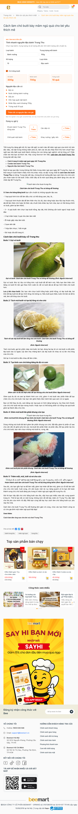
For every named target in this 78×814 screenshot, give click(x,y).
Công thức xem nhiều (39, 588)
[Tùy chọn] (71, 578)
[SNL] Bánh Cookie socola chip (62, 573)
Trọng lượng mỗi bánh (48, 50)
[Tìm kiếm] (40, 7)
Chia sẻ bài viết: (8, 529)
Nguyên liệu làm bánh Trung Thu (21, 166)
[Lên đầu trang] (74, 812)
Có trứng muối (14, 71)
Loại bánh (10, 50)
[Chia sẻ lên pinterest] (22, 529)
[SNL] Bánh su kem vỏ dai (38, 572)
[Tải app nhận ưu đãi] (33, 661)
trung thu (35, 533)
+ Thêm (33, 128)
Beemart (40, 155)
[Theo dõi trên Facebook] (24, 763)
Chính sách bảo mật (47, 752)
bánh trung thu (10, 533)
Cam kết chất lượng (47, 748)
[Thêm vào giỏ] (23, 578)
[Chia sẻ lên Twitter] (19, 529)
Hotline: (15, 728)
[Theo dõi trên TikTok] (12, 763)
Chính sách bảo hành (48, 740)
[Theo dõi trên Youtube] (5, 763)
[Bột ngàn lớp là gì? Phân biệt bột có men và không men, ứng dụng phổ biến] (50, 599)
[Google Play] (29, 786)
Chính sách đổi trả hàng (49, 736)
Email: (18, 733)
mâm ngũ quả (23, 533)
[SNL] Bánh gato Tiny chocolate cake (12, 573)
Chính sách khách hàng (48, 728)
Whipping (40, 11)
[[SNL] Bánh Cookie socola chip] (62, 558)
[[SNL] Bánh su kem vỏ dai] (39, 558)
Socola (56, 11)
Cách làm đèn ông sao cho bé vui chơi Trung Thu (23, 518)
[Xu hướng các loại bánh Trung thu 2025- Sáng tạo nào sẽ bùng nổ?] (13, 599)
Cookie (51, 11)
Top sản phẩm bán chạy (24, 542)
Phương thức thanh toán (49, 744)
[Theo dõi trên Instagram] (18, 763)
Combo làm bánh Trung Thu (19, 164)
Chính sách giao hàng (48, 732)
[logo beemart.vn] (39, 799)
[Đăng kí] (71, 711)
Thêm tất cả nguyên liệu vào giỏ (21, 112)
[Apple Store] (29, 779)
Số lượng (9, 59)
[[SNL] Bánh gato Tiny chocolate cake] (15, 558)
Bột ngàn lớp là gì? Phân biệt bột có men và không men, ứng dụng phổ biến (67, 595)
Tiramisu (46, 11)
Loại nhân (43, 59)
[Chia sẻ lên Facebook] (16, 529)
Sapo (47, 808)
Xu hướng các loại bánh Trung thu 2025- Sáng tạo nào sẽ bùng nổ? (31, 595)
